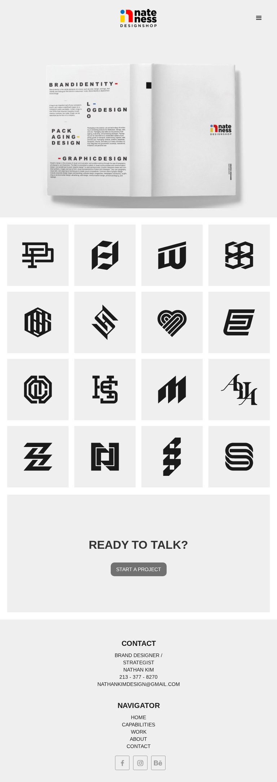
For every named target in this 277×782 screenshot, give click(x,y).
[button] (259, 18)
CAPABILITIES (138, 724)
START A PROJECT (138, 569)
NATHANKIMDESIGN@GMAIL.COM (138, 684)
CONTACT (139, 746)
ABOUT (138, 739)
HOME (138, 717)
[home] (138, 18)
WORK (138, 732)
